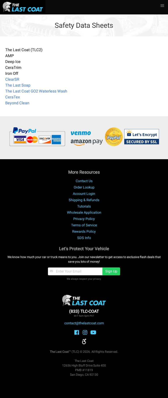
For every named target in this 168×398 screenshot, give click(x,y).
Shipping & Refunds (84, 200)
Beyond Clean (17, 103)
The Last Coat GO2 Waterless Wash (36, 91)
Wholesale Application (84, 212)
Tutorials (84, 206)
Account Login (84, 194)
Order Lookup (84, 187)
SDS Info (84, 238)
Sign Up (111, 271)
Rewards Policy (84, 231)
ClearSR (12, 79)
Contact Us (84, 181)
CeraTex (12, 97)
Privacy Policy (84, 219)
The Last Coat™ (60, 351)
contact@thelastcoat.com (84, 323)
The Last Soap (17, 85)
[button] (162, 5)
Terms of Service (84, 225)
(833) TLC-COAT (84, 311)
